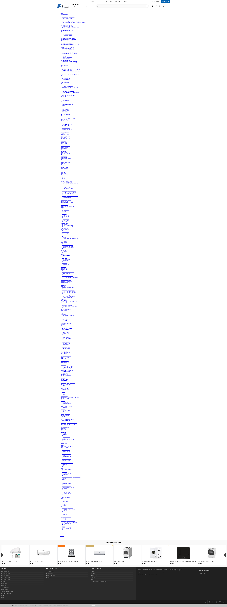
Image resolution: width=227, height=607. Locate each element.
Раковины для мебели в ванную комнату (70, 238)
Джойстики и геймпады (66, 437)
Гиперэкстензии (64, 396)
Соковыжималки (64, 152)
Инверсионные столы (65, 398)
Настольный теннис (65, 388)
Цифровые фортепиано (66, 513)
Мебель (62, 445)
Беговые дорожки (64, 374)
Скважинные (64, 261)
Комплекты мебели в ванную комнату (69, 186)
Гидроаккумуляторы (66, 255)
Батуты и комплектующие (66, 384)
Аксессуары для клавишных (67, 508)
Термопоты (63, 154)
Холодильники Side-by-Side (67, 50)
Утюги (62, 133)
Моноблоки (63, 429)
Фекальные (64, 263)
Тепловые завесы (65, 109)
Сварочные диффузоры (66, 340)
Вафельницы (63, 163)
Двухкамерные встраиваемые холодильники (71, 27)
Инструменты (63, 299)
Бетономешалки (64, 300)
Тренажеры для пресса (65, 410)
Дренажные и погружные (67, 256)
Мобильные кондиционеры (67, 86)
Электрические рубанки (66, 359)
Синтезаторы (64, 510)
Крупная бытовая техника (66, 45)
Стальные (64, 211)
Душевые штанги (65, 220)
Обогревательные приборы (66, 101)
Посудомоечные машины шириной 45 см (70, 62)
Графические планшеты (66, 435)
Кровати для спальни (66, 456)
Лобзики (63, 311)
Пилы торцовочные (66, 319)
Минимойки (63, 267)
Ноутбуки (63, 430)
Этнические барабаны (66, 529)
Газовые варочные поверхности (68, 34)
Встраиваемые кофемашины (67, 30)
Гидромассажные (65, 210)
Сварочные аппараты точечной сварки (69, 307)
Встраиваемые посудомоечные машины (69, 19)
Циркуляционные (65, 264)
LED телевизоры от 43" (66, 368)
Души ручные (64, 221)
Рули (63, 442)
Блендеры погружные (65, 159)
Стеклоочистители (64, 130)
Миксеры (63, 172)
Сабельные (64, 320)
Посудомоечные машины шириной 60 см (70, 63)
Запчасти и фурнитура (66, 486)
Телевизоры (63, 365)
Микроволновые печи (65, 146)
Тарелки (63, 526)
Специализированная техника (67, 283)
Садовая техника (64, 241)
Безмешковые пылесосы (67, 124)
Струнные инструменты (66, 517)
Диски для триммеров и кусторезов (69, 295)
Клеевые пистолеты (65, 310)
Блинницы (63, 161)
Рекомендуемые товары (50, 575)
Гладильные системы (65, 116)
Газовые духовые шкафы (67, 18)
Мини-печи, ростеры (65, 147)
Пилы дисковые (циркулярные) (68, 315)
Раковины (64, 237)
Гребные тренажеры (65, 379)
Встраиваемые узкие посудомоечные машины (71, 21)
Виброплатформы (64, 380)
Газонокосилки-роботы (66, 248)
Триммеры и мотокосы (65, 273)
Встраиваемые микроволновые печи (68, 38)
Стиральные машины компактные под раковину (71, 72)
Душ (62, 212)
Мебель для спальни (65, 452)
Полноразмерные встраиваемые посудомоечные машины (73, 22)
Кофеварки (63, 141)
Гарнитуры (64, 434)
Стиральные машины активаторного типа (70, 74)
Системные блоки (64, 443)
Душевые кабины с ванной (67, 226)
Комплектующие (65, 184)
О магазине (117, 1)
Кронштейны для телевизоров (67, 370)
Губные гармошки (65, 501)
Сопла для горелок (66, 347)
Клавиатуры (64, 438)
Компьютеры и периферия (66, 425)
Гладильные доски (65, 115)
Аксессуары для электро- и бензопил (69, 292)
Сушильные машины (65, 65)
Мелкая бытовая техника (65, 114)
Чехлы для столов (65, 390)
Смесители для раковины (66, 200)
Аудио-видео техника (65, 363)
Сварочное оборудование (66, 302)
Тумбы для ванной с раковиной (68, 193)
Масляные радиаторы (66, 107)
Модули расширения (66, 492)
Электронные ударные (66, 528)
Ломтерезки (63, 169)
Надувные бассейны (66, 404)
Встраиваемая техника (65, 14)
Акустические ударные (66, 523)
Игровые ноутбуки (65, 427)
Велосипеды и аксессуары (66, 406)
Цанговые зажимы (66, 348)
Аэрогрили (63, 137)
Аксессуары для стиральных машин (68, 424)
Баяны (63, 465)
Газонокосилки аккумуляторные (68, 243)
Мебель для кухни (64, 447)
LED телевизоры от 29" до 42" (67, 367)
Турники (63, 416)
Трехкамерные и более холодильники (69, 53)
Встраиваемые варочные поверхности (68, 31)
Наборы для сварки (66, 337)
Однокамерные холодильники (68, 49)
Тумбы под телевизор (65, 371)
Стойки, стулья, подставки (67, 511)
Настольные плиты (65, 149)
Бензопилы (64, 251)
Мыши (63, 440)
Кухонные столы (65, 448)
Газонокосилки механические (68, 246)
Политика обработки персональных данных (99, 581)
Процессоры (64, 478)
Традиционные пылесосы (67, 129)
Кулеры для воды (64, 167)
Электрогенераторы (65, 325)
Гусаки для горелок (66, 333)
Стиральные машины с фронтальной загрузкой (71, 69)
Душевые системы (65, 217)
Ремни (63, 466)
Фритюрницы (64, 156)
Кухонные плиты (64, 54)
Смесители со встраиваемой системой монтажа (70, 198)
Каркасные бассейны (66, 403)
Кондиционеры (64, 83)
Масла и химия (64, 268)
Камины (63, 105)
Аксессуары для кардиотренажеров (68, 383)
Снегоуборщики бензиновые (67, 270)
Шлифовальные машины (66, 309)
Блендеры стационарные (66, 138)
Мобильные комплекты (66, 491)
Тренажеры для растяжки (66, 412)
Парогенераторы (64, 120)
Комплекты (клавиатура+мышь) (68, 439)
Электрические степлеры (66, 323)
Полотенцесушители (65, 229)
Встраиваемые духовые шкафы (67, 15)
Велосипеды (64, 407)
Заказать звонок (165, 1)
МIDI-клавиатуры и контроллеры (68, 509)
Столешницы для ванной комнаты (69, 192)
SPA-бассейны (65, 402)
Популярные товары (49, 571)
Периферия (63, 432)
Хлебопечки (63, 178)
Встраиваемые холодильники (67, 25)
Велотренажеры (64, 376)
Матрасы (64, 457)
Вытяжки (63, 75)
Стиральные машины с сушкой (68, 70)
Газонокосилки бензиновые (67, 245)
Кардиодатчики (64, 381)
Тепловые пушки (65, 110)
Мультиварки (64, 148)
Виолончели (64, 518)
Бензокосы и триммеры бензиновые (69, 274)
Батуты (63, 385)
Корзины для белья (66, 187)
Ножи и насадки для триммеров (68, 296)
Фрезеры (63, 324)
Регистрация (156, 1)
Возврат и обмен (108, 1)
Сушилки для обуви (65, 132)
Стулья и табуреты (66, 451)
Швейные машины (65, 134)
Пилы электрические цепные (67, 252)
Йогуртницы (63, 164)
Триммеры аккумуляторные (67, 276)
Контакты (125, 1)
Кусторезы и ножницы (65, 282)
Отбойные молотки (65, 354)
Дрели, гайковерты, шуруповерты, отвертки (69, 301)
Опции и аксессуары (65, 417)
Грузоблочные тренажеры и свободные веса (70, 397)
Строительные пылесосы (66, 356)
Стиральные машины (65, 66)
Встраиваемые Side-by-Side (67, 26)
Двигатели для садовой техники (67, 265)
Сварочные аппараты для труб (68, 305)
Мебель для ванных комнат (66, 181)
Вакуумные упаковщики (66, 162)
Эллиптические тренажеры (66, 375)
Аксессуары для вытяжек (66, 420)
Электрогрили (64, 157)
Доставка (99, 1)
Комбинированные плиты (67, 57)
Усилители (64, 480)
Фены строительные (65, 357)
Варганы (64, 505)
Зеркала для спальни (66, 454)
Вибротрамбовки (64, 351)
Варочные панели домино (67, 35)
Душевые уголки (64, 228)
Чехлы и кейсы (65, 514)
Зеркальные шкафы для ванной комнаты (70, 183)
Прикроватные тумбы (66, 459)
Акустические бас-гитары (67, 469)
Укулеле (63, 479)
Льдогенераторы (64, 144)
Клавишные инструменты (66, 506)
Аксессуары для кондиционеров (67, 421)
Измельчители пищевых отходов (67, 206)
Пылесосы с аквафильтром (67, 126)
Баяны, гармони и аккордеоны (67, 463)
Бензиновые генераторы (67, 328)
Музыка (62, 461)
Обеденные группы (66, 450)
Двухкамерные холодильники (68, 48)
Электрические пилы (65, 314)
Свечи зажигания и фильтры (67, 297)
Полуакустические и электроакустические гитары (71, 477)
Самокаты (63, 409)
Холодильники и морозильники (67, 47)
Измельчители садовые (66, 280)
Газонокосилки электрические (68, 247)
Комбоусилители (65, 474)
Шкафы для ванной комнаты (67, 197)
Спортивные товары (64, 373)
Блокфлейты (64, 504)
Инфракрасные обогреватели (68, 104)
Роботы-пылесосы (66, 128)
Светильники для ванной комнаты (69, 191)
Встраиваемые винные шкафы (67, 40)
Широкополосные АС (66, 497)
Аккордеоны (64, 464)
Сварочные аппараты (66, 304)
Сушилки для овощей (65, 153)
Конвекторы (64, 106)
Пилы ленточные (65, 316)
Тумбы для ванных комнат (67, 194)
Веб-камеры (64, 433)
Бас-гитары (64, 472)
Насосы (62, 254)
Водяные (64, 230)
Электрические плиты (66, 58)
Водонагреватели (64, 96)
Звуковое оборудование (66, 483)
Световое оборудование (66, 515)
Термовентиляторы (66, 112)
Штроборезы (63, 358)
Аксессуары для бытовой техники (67, 419)
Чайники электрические (66, 158)
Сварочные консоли (66, 343)
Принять (92, 605)
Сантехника (63, 179)
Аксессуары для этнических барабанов (69, 522)
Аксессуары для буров (66, 288)
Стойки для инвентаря (65, 414)
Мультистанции (64, 399)
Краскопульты (64, 353)
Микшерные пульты (66, 489)
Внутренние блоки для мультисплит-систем (70, 88)
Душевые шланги (65, 219)
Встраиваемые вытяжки (66, 23)
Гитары (62, 468)
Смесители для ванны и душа (67, 202)
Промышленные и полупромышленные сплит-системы (72, 92)
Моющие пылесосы (66, 125)
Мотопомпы (63, 286)
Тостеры (63, 177)
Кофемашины (64, 142)
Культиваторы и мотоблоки (66, 281)
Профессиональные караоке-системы (69, 494)
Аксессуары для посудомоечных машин (69, 423)
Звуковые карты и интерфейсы (68, 487)
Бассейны (63, 401)
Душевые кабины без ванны (67, 225)
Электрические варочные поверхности (69, 32)
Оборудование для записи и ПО (68, 493)
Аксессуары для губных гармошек (68, 500)
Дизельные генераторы (66, 329)
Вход (152, 1)
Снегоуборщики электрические (68, 272)
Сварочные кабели (66, 342)
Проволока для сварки (66, 338)
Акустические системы (66, 484)
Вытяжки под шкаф (66, 78)
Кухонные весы (64, 143)
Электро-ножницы (65, 361)
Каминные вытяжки (66, 76)
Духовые (63, 502)
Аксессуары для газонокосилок (68, 290)
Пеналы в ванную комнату (67, 188)
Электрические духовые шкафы (68, 17)
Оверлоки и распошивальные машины (68, 118)
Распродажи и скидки (50, 573)
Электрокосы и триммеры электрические (70, 277)
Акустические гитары (66, 470)
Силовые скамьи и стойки (66, 415)
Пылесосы (63, 123)
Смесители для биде (65, 203)
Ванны (62, 207)
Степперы (63, 378)
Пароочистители (64, 121)
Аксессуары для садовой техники (67, 287)
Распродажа (48, 577)
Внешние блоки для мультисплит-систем (70, 87)
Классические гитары (66, 473)
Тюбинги (63, 411)
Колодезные (64, 258)
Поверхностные (65, 260)
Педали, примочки (65, 475)
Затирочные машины (65, 352)
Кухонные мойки (64, 205)
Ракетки (63, 392)
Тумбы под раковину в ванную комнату (70, 196)
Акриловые (64, 208)
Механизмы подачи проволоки (68, 334)
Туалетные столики (66, 460)
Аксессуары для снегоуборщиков (68, 291)
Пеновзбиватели (64, 174)
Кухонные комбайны (65, 168)
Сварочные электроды (66, 345)
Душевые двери (64, 223)
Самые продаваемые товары (113, 542)
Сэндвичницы (64, 175)
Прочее (63, 339)
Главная (92, 1)
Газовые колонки (65, 100)
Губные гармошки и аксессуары (67, 498)
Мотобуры (63, 285)
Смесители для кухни (65, 201)
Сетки (63, 394)
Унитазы (64, 239)
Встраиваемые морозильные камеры (68, 39)
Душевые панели (65, 216)
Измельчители (64, 139)
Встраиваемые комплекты (66, 41)
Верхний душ (64, 214)
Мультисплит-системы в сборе (68, 91)
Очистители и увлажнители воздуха (68, 95)
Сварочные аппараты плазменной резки (70, 306)
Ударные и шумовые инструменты (68, 521)
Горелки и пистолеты (66, 332)
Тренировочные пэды (66, 527)
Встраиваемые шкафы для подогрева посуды (70, 44)
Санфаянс (63, 234)
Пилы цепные (64, 250)
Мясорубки (63, 173)
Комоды (63, 455)
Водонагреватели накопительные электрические (71, 97)
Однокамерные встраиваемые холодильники (71, 28)
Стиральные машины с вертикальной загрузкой (71, 71)
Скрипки (64, 519)
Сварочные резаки (66, 344)
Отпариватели (64, 119)
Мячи (63, 393)
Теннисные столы (65, 389)
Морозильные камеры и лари (68, 52)
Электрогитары (65, 482)
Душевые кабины (64, 224)
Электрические (65, 233)
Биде (63, 236)
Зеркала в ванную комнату (67, 182)
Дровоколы (63, 278)
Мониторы (63, 428)
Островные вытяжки (66, 79)
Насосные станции (66, 259)
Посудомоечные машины (66, 60)
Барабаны (64, 524)
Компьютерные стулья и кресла (67, 446)
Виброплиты (63, 349)
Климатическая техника (65, 82)
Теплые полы (64, 111)
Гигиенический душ (66, 215)
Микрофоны (64, 488)
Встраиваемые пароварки (66, 43)
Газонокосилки (64, 242)
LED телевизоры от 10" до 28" (67, 366)
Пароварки (63, 151)
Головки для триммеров (67, 293)
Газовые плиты (65, 56)
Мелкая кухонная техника (65, 136)
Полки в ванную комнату (67, 189)
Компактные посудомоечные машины (69, 61)
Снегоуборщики (64, 269)
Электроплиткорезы (65, 362)
